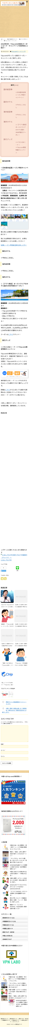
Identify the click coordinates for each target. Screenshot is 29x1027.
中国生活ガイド (8, 925)
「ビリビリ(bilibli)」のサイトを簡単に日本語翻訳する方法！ (18, 893)
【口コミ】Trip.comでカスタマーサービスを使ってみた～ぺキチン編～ (7, 607)
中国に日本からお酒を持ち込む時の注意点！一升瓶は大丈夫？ (18, 873)
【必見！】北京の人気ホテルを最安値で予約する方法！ (21, 607)
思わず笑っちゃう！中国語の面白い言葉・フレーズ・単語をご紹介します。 (18, 900)
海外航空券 (8, 111)
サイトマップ (16, 1021)
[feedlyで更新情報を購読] (2, 578)
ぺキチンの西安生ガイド (16, 1024)
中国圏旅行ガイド (9, 921)
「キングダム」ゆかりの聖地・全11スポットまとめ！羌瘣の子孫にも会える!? (18, 860)
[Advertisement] (14, 21)
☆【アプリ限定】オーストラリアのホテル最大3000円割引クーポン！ (21, 130)
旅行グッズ (8, 139)
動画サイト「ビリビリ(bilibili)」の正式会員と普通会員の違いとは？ (18, 906)
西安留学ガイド (13, 1018)
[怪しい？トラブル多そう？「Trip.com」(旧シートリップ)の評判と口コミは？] (7, 674)
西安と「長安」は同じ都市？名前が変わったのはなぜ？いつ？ (18, 854)
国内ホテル (8, 102)
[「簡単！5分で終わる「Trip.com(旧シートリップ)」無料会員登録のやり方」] (7, 655)
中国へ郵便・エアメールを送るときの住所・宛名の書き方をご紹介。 (18, 880)
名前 (2, 744)
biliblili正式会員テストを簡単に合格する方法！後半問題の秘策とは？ (18, 867)
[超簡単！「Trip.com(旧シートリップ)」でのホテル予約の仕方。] (7, 616)
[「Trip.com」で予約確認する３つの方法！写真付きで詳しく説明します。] (21, 655)
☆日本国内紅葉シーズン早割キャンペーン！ (21, 94)
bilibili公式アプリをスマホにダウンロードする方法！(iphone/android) (18, 887)
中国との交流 (7, 936)
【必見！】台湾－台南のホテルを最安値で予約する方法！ (21, 646)
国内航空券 (8, 89)
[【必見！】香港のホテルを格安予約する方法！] (7, 635)
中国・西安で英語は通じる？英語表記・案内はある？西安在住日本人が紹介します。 (14, 710)
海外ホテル (8, 121)
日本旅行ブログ (7, 939)
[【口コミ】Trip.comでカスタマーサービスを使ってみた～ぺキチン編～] (7, 596)
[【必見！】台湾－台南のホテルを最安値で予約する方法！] (21, 635)
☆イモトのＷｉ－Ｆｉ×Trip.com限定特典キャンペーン (21, 147)
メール (3, 750)
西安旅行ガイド (8, 918)
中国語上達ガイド (8, 928)
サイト (3, 756)
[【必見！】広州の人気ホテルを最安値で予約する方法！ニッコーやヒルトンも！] (21, 616)
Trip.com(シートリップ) (18, 51)
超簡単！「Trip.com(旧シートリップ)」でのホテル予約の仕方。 (7, 626)
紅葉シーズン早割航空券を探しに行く (14, 245)
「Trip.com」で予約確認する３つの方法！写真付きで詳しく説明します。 (21, 665)
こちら (10, 334)
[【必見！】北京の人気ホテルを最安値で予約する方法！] (21, 596)
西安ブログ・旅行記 (8, 932)
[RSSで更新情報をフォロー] (5, 578)
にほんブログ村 (6, 560)
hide (16, 85)
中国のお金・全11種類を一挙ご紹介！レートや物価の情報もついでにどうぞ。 (18, 847)
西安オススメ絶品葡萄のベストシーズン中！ (16, 703)
